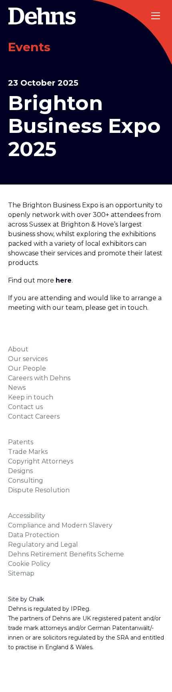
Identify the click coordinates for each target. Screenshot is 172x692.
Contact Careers (34, 416)
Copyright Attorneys (40, 461)
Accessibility (26, 516)
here (64, 280)
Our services (28, 359)
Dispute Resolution (39, 490)
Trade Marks (28, 451)
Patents (20, 442)
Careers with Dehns (39, 378)
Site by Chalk (26, 599)
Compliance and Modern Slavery (60, 525)
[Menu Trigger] (156, 16)
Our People (27, 368)
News (17, 387)
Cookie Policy (29, 564)
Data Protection (33, 535)
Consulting (25, 480)
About (18, 349)
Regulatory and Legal (43, 544)
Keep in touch (30, 397)
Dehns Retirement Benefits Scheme (66, 554)
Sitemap (21, 573)
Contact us (25, 407)
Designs (20, 471)
